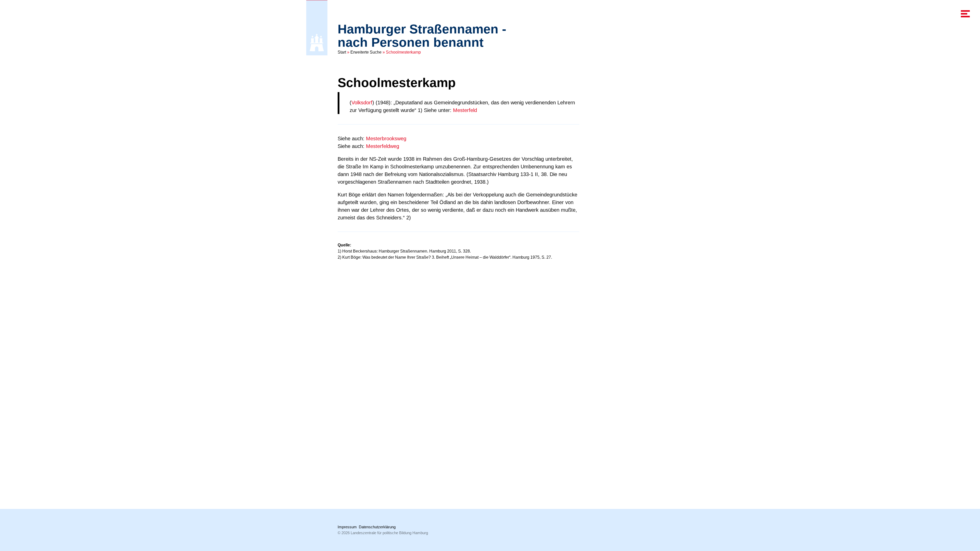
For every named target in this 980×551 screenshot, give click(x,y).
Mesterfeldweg (382, 146)
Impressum (347, 527)
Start (342, 52)
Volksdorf (361, 102)
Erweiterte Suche (366, 52)
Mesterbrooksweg (386, 138)
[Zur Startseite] (316, 42)
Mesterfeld (465, 110)
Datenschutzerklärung (377, 527)
